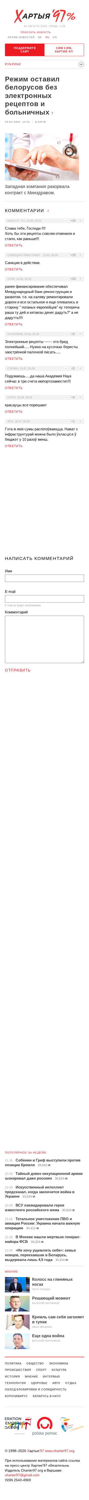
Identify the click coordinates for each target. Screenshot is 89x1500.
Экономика (58, 1363)
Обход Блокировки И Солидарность (36, 1389)
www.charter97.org (59, 1451)
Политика (13, 1363)
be (40, 37)
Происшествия (18, 1369)
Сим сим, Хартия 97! (64, 50)
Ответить (14, 245)
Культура (59, 1369)
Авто (56, 1382)
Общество (35, 1363)
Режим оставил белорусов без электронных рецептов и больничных (32, 95)
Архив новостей (21, 37)
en (55, 37)
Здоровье (39, 1382)
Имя (8, 571)
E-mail (10, 591)
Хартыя (44, 16)
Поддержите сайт (25, 50)
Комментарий (16, 612)
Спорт (41, 1369)
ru (47, 37)
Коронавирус (16, 1396)
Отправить (18, 670)
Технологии (15, 1382)
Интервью (51, 1376)
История (12, 1376)
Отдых (70, 1382)
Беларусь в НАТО (47, 1396)
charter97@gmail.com (22, 1475)
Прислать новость (36, 32)
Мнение (11, 1271)
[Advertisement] (44, 504)
